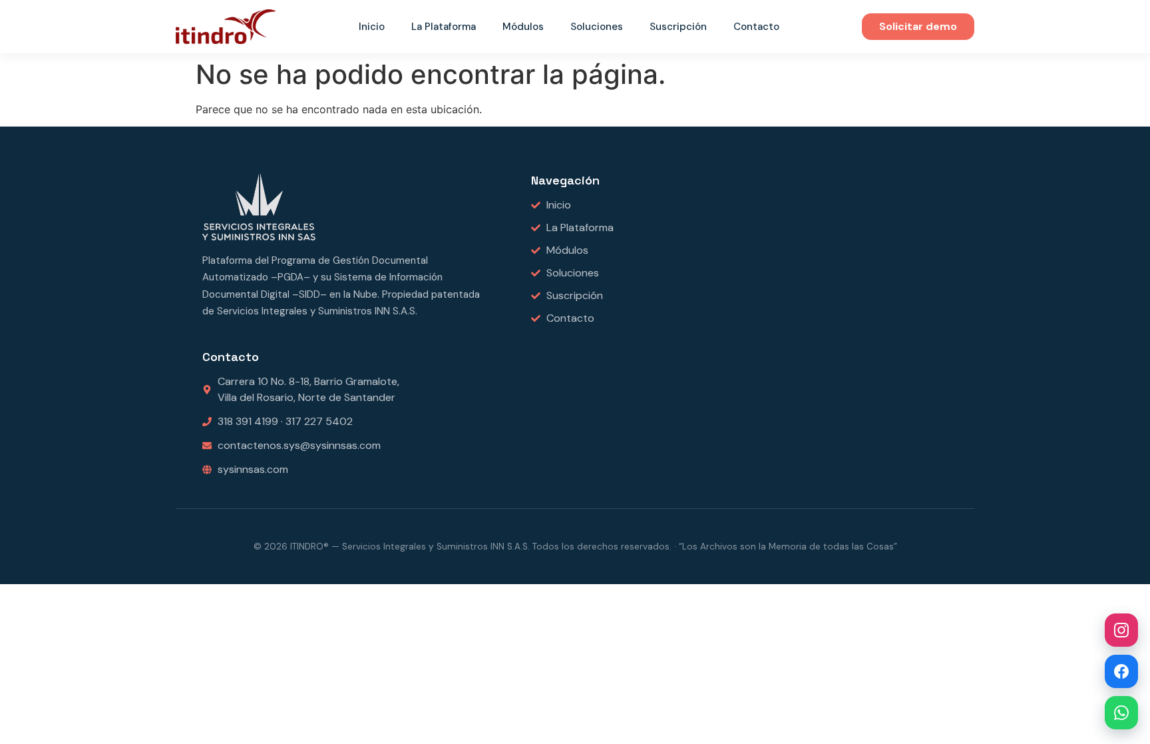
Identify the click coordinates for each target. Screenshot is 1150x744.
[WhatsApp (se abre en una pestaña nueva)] (1121, 712)
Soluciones (596, 26)
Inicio (372, 26)
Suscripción (678, 26)
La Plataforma (443, 26)
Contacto (756, 26)
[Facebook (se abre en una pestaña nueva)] (1121, 671)
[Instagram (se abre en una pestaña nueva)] (1121, 630)
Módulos (523, 26)
